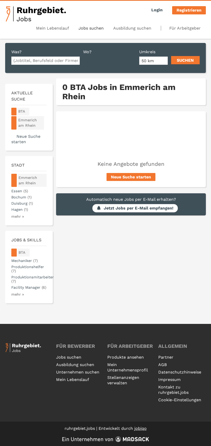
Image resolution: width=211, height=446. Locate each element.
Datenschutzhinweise (179, 372)
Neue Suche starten (131, 177)
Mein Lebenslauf (52, 28)
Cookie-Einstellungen (179, 399)
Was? (16, 51)
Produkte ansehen (125, 357)
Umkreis (147, 51)
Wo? (87, 51)
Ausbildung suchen (132, 28)
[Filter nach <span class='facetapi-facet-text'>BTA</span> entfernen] (14, 112)
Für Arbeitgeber (185, 28)
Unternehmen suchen (77, 372)
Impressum (169, 379)
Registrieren (189, 10)
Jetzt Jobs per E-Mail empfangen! (138, 208)
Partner (165, 357)
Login (157, 9)
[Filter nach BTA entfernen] (14, 253)
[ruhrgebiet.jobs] (35, 14)
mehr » (17, 216)
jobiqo (140, 428)
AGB (162, 364)
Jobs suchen (91, 28)
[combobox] (45, 61)
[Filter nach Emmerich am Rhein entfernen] (14, 180)
